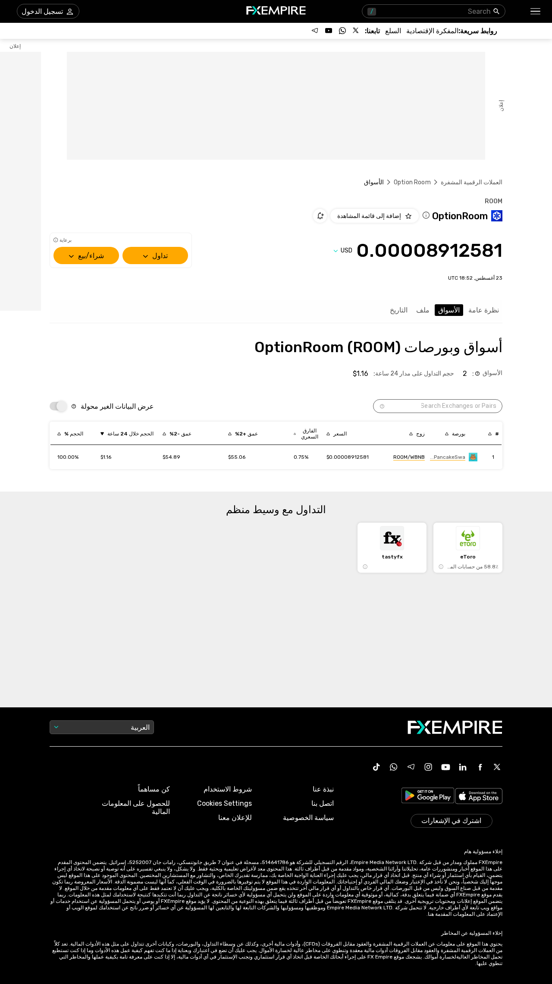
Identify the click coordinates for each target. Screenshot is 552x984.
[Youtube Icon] (445, 767)
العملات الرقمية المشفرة (471, 182)
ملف (423, 310)
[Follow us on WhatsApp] (342, 30)
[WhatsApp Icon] (394, 767)
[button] (536, 11)
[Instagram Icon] (428, 767)
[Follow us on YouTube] (328, 30)
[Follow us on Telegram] (315, 30)
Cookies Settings (224, 803)
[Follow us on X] (356, 30)
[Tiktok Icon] (376, 767)
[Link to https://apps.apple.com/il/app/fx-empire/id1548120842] (478, 797)
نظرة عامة (483, 310)
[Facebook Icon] (480, 767)
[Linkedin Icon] (463, 767)
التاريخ (399, 310)
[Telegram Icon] (411, 767)
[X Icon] (497, 767)
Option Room (412, 182)
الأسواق (449, 310)
